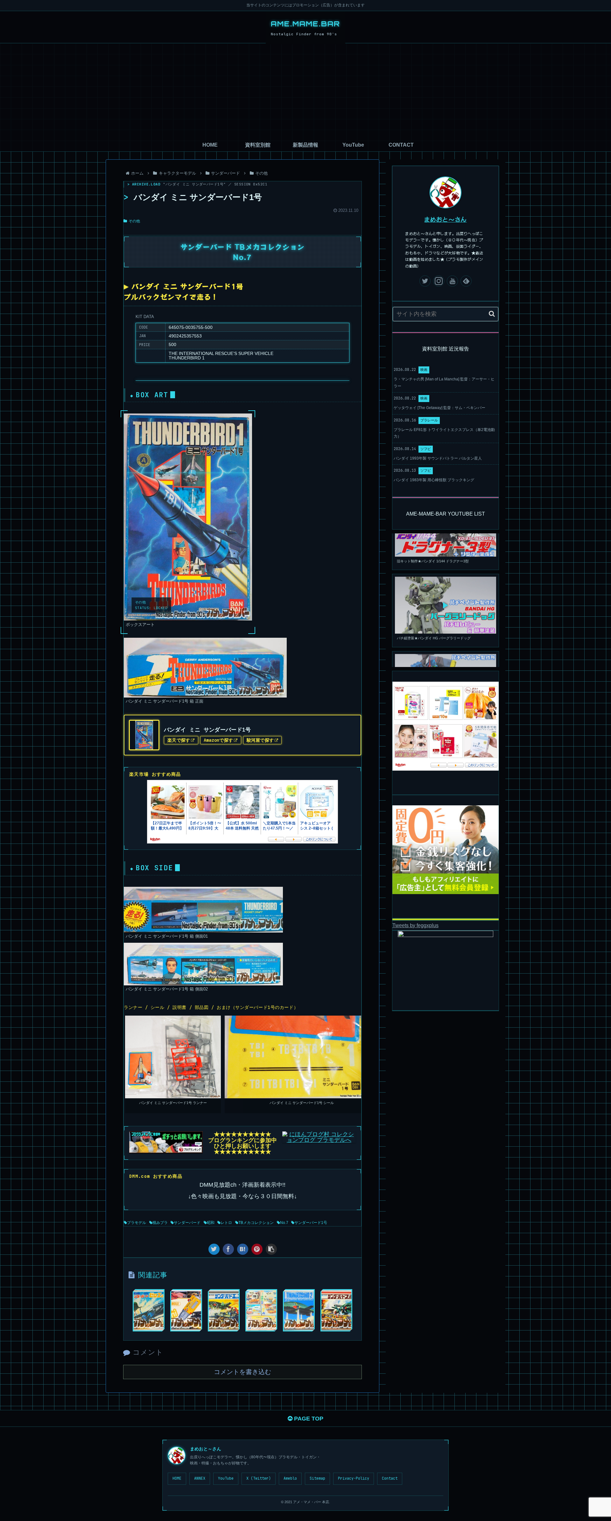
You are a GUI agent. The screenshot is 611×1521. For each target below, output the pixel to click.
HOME (176, 1478)
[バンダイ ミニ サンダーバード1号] (242, 1249)
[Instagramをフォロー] (438, 281)
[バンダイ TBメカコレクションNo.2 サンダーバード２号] (299, 1310)
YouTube (226, 1478)
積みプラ (160, 1223)
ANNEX (199, 1478)
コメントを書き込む (242, 1371)
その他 (134, 221)
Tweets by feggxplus (415, 925)
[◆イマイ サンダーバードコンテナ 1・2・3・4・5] (261, 1310)
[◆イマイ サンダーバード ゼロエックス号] (149, 1310)
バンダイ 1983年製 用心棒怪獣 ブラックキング (434, 480)
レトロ (226, 1223)
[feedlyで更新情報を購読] (466, 281)
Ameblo (290, 1478)
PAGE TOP (307, 1418)
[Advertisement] (305, 90)
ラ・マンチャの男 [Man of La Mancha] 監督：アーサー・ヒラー (444, 382)
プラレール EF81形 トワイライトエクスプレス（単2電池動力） (444, 433)
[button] (491, 313)
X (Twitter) (258, 1478)
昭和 (210, 1223)
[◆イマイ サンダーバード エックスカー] (224, 1310)
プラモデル (136, 1223)
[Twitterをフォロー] (425, 281)
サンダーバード (187, 1223)
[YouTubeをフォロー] (452, 281)
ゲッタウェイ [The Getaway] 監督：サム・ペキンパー (439, 408)
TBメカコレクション (256, 1223)
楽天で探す (178, 740)
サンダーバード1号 (310, 1223)
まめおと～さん (445, 219)
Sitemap (317, 1478)
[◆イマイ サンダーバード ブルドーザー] (336, 1310)
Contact (389, 1478)
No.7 (284, 1223)
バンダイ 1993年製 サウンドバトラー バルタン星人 (438, 458)
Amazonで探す (218, 740)
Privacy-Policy (353, 1478)
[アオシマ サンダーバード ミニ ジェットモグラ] (186, 1310)
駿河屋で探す (260, 740)
